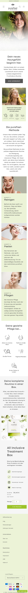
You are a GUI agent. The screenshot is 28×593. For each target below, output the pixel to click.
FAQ (4, 521)
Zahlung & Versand (8, 528)
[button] (4, 7)
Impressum (6, 555)
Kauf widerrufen (22, 591)
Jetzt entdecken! (14, 81)
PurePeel (10, 592)
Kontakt (5, 542)
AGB (4, 559)
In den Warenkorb (16, 506)
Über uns (5, 538)
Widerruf (5, 562)
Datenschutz (6, 552)
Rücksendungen (7, 524)
